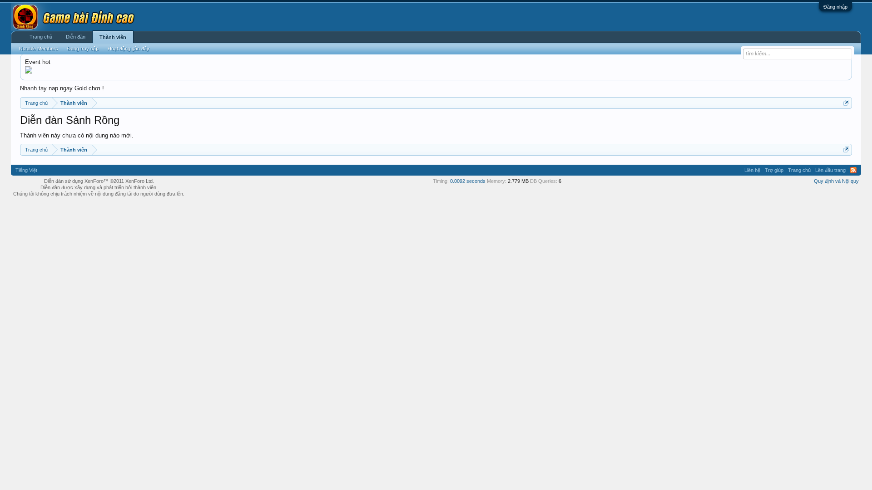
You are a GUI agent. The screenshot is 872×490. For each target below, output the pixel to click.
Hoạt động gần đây (128, 48)
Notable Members (38, 48)
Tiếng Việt (26, 170)
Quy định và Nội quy (836, 181)
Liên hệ (752, 170)
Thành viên (112, 37)
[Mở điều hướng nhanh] (846, 103)
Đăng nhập (835, 7)
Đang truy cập (83, 48)
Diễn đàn (75, 36)
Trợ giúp (774, 170)
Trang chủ (41, 36)
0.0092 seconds (468, 181)
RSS (853, 170)
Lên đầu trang (830, 170)
